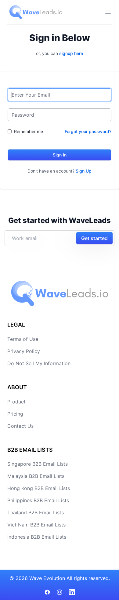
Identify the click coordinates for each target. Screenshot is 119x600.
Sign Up (84, 170)
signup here (71, 53)
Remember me (28, 131)
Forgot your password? (88, 131)
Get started (94, 238)
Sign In (60, 154)
